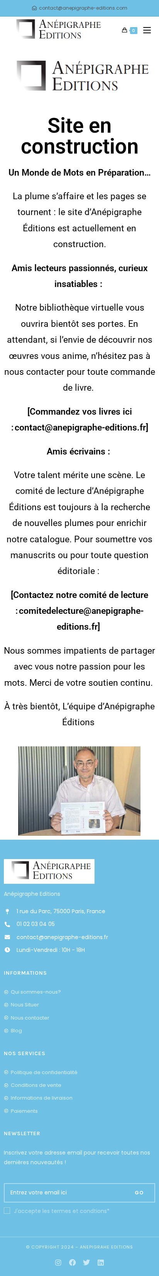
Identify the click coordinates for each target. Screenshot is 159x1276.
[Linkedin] (101, 1262)
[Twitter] (86, 1262)
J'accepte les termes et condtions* (62, 1211)
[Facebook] (72, 1262)
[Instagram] (58, 1262)
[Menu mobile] (144, 30)
